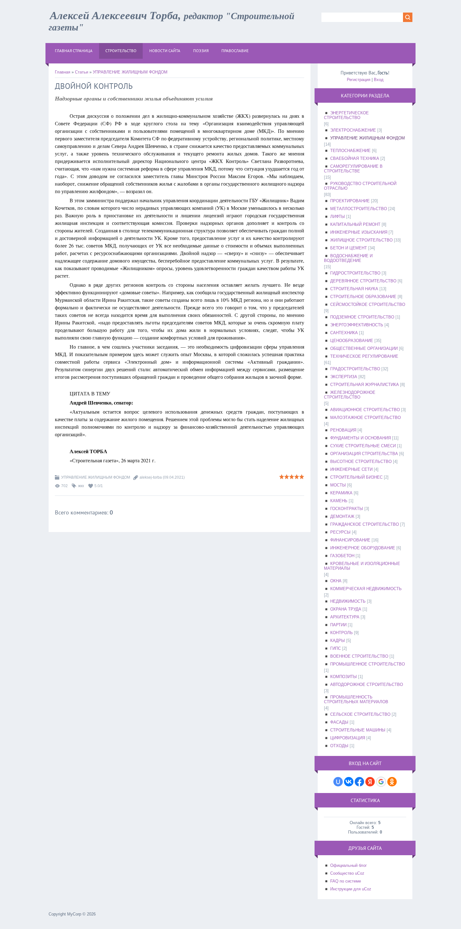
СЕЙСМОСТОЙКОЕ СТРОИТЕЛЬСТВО (367, 304)
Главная (62, 72)
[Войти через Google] (381, 782)
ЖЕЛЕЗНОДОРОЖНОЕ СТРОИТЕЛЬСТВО (349, 394)
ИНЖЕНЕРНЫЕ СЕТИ (351, 469)
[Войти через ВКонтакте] (348, 781)
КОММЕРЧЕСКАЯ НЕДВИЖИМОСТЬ (366, 588)
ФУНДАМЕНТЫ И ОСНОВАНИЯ (360, 438)
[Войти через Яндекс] (370, 781)
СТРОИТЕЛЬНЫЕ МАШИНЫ (357, 730)
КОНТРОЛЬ (341, 632)
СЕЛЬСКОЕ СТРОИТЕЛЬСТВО (360, 714)
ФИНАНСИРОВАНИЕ (350, 540)
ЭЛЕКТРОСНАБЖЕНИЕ (353, 130)
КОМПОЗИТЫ (343, 676)
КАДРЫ (337, 640)
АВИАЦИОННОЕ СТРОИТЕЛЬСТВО (365, 409)
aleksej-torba (151, 477)
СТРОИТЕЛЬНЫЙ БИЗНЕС (356, 477)
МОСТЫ (338, 485)
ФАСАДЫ (339, 722)
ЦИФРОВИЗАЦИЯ (347, 738)
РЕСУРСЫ (340, 532)
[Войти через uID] (338, 781)
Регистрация (358, 79)
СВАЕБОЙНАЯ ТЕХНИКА (354, 158)
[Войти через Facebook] (359, 781)
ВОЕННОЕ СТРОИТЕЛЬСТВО (359, 656)
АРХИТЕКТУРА (344, 617)
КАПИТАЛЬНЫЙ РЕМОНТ (355, 224)
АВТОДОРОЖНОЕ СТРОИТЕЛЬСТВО (366, 684)
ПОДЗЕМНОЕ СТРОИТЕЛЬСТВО (362, 317)
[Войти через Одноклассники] (392, 781)
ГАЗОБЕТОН (342, 555)
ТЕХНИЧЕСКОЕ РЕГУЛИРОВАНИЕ (364, 356)
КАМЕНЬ (338, 500)
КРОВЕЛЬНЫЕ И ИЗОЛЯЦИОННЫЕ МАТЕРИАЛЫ (362, 566)
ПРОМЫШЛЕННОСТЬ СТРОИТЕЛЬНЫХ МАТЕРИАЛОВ (356, 699)
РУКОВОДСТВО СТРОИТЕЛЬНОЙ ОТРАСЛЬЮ (360, 186)
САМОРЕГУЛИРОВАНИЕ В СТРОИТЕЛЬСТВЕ (353, 168)
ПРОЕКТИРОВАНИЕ (350, 200)
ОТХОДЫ (339, 745)
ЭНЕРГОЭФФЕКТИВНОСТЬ (356, 325)
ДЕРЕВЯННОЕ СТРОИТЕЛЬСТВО (363, 281)
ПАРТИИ (338, 624)
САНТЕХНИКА (344, 332)
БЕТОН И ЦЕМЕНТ (348, 248)
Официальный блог (348, 865)
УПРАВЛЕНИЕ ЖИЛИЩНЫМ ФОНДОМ (130, 72)
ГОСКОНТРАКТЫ (346, 508)
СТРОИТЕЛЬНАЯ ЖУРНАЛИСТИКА (364, 384)
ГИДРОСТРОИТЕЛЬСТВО (355, 273)
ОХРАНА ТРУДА (345, 609)
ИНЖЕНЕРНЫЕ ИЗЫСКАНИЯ (358, 232)
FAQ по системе (345, 881)
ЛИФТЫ (337, 216)
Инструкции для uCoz (350, 889)
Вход (379, 79)
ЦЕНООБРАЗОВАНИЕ (351, 340)
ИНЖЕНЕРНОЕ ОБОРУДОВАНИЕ (362, 548)
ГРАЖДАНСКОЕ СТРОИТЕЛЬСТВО (364, 524)
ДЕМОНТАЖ (342, 516)
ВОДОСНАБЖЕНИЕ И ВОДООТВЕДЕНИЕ (348, 258)
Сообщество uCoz (347, 873)
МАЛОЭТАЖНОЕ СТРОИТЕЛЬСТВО (365, 417)
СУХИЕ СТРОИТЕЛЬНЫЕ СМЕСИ (363, 445)
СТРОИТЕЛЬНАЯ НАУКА (354, 288)
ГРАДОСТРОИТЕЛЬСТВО (355, 369)
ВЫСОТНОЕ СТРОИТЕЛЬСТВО (361, 461)
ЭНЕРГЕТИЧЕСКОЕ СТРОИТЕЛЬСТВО (346, 115)
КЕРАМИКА (341, 493)
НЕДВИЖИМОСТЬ (348, 601)
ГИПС (335, 648)
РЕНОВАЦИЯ (343, 430)
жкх (81, 486)
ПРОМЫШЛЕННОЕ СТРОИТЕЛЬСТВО (367, 664)
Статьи (81, 72)
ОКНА (336, 581)
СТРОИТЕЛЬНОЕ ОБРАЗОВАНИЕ (363, 296)
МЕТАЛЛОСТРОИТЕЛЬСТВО (358, 208)
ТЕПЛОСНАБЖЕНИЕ (350, 150)
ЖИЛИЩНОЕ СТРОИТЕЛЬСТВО (361, 240)
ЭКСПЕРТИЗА (343, 376)
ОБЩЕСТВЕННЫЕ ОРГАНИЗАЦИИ (364, 348)
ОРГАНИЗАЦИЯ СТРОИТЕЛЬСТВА (364, 453)
